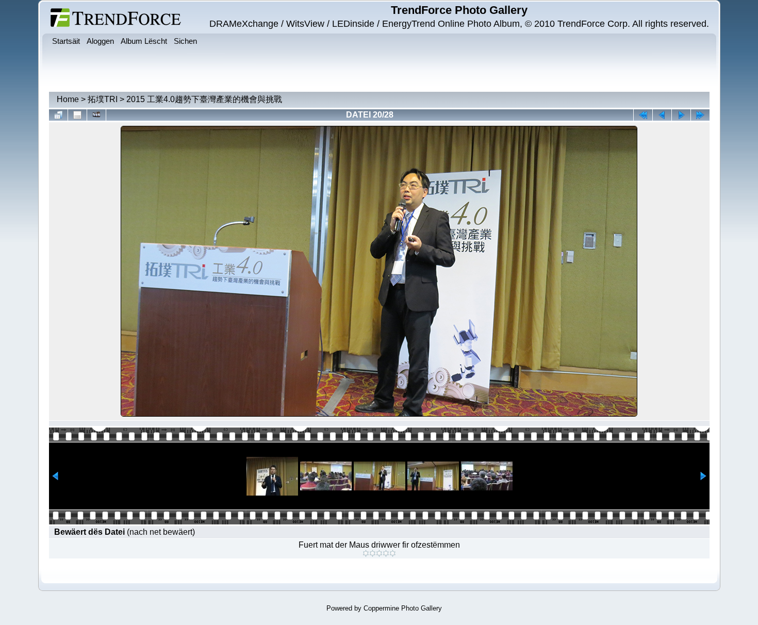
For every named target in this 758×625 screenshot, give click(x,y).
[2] (372, 553)
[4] (386, 553)
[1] (365, 553)
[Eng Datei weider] (662, 115)
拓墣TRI (103, 99)
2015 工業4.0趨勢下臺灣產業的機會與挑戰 (204, 99)
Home (68, 99)
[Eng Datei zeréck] (681, 115)
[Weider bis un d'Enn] (700, 115)
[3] (379, 553)
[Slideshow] (96, 115)
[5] (392, 553)
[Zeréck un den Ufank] (643, 115)
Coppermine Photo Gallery (403, 608)
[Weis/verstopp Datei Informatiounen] (77, 115)
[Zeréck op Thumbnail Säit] (58, 115)
